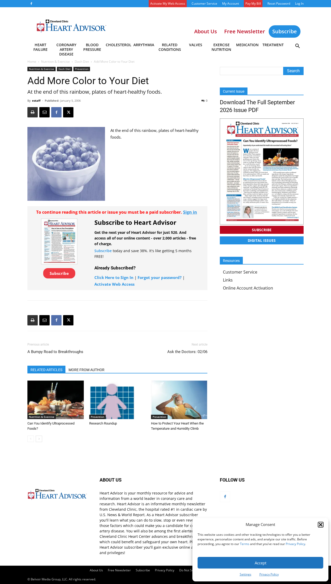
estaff (36, 100)
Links (228, 280)
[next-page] (39, 439)
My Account (230, 3)
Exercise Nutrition (221, 47)
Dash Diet (82, 61)
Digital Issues (262, 240)
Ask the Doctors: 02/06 (187, 351)
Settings (245, 574)
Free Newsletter (119, 570)
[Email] (44, 112)
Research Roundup (103, 423)
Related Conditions (170, 47)
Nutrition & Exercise (55, 61)
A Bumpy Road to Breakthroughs (55, 351)
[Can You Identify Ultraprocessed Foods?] (55, 399)
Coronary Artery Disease (66, 48)
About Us (96, 570)
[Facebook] (31, 3)
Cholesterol (118, 44)
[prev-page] (30, 439)
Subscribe (284, 31)
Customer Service (204, 3)
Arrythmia (143, 44)
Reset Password (278, 3)
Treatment (273, 44)
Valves (195, 44)
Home (31, 61)
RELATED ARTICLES (46, 370)
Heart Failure (40, 47)
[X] (68, 112)
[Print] (32, 112)
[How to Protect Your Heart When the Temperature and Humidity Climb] (179, 399)
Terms (244, 544)
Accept (260, 562)
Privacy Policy (295, 544)
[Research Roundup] (117, 399)
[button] (320, 524)
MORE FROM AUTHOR (86, 370)
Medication (247, 44)
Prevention (81, 69)
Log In (299, 3)
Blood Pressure (92, 47)
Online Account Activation (248, 288)
